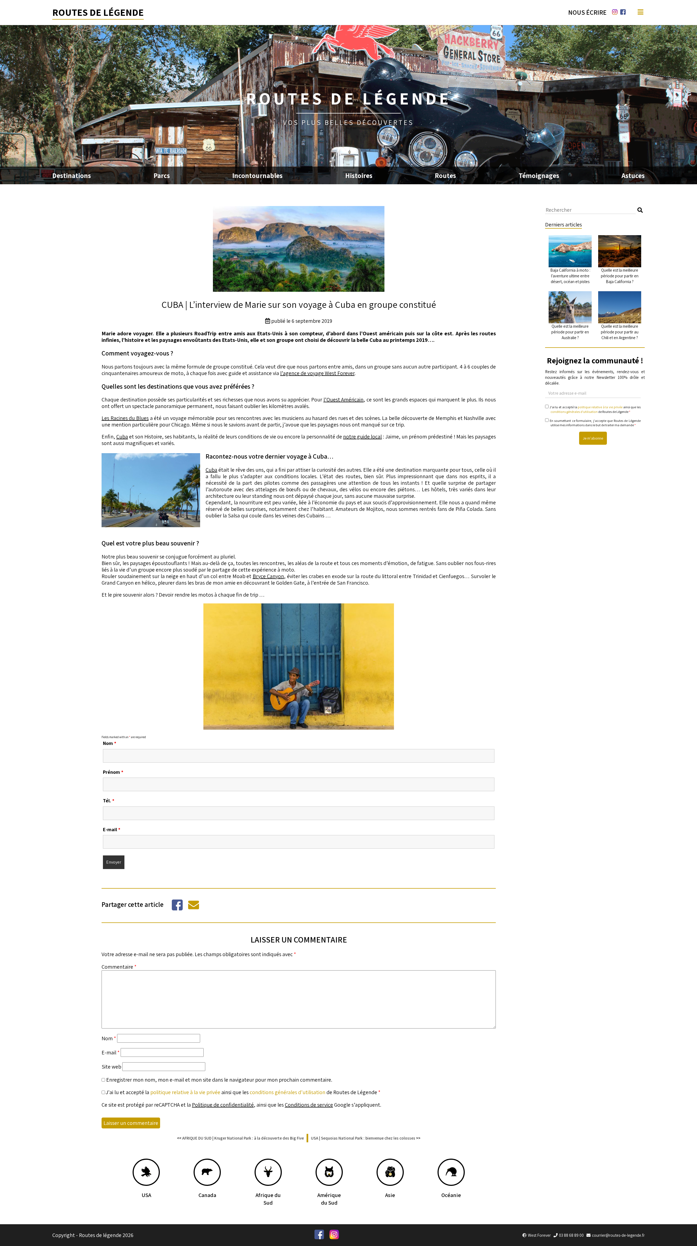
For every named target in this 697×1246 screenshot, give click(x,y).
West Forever (539, 1235)
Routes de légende (98, 12)
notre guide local (362, 436)
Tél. (108, 800)
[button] (640, 210)
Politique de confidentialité (223, 1104)
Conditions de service (309, 1104)
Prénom (113, 772)
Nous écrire (587, 12)
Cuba (122, 436)
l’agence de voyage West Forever (317, 373)
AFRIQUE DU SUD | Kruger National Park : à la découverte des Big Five (243, 1138)
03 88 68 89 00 (571, 1235)
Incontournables (257, 175)
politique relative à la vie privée (185, 1092)
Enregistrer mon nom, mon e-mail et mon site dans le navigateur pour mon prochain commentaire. (219, 1079)
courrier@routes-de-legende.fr (618, 1235)
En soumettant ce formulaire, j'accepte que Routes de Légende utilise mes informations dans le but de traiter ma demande (595, 423)
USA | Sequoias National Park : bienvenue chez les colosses (363, 1138)
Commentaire (119, 966)
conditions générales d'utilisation (287, 1092)
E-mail (111, 829)
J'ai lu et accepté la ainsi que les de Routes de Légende (243, 1092)
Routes (445, 175)
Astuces (633, 175)
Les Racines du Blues (125, 418)
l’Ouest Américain (343, 399)
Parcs (162, 175)
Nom (109, 743)
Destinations (71, 175)
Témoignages (539, 175)
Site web (111, 1066)
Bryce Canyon (268, 576)
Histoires (358, 175)
